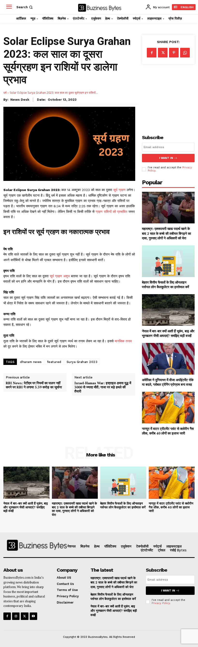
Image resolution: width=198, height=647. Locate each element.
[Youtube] (33, 616)
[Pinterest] (174, 52)
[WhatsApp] (185, 52)
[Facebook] (151, 52)
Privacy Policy (161, 603)
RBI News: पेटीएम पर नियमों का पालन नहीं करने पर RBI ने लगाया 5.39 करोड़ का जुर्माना (34, 385)
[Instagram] (16, 616)
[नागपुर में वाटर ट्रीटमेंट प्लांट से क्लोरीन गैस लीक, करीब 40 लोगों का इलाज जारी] (168, 407)
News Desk (19, 99)
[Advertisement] (168, 95)
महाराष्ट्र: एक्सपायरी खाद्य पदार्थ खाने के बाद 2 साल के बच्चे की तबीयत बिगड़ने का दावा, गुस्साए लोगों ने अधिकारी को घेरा (166, 233)
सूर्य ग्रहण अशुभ (60, 276)
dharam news (31, 362)
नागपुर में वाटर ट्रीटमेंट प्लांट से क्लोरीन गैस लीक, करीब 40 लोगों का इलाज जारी (168, 431)
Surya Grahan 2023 (82, 362)
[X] (163, 52)
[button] (25, 7)
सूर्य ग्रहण (120, 190)
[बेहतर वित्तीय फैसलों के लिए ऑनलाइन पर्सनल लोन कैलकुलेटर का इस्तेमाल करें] (168, 261)
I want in (166, 158)
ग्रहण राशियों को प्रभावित (112, 211)
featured (54, 362)
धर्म (5, 93)
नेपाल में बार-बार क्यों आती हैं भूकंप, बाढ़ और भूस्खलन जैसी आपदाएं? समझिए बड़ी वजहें (168, 333)
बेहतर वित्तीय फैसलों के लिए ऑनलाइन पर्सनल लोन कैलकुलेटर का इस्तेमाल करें (165, 284)
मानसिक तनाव (123, 341)
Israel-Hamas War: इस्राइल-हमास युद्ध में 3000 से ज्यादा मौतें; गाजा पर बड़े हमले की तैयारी (102, 387)
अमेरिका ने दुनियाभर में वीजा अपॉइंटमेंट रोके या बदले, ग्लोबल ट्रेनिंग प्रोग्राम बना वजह (167, 382)
